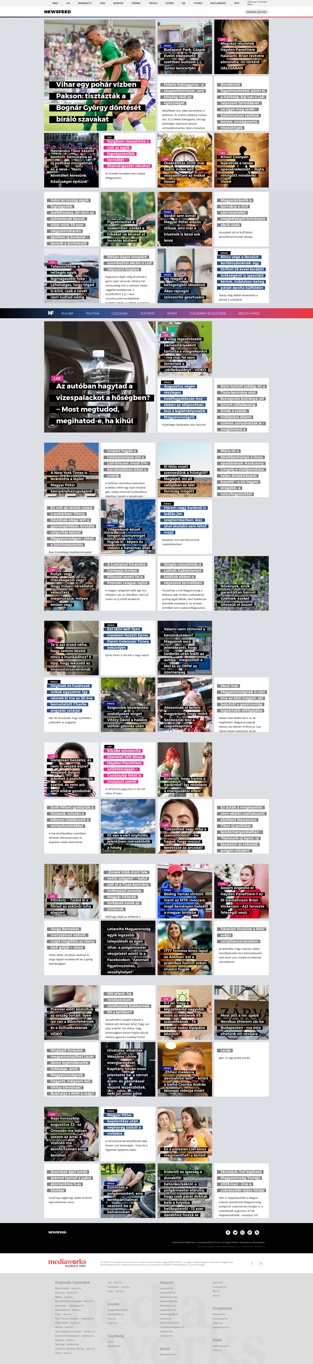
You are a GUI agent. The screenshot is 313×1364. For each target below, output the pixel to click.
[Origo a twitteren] (235, 1232)
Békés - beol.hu (64, 1297)
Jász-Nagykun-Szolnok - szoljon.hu (75, 1331)
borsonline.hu (168, 1354)
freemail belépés (257, 12)
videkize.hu (166, 1331)
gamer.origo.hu (169, 1301)
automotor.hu (167, 1292)
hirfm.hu (217, 1350)
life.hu (216, 1291)
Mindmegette (84, 3)
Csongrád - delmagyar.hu (69, 1305)
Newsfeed (118, 3)
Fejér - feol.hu (63, 1314)
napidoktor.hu (168, 1309)
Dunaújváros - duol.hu (67, 1309)
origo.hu (112, 1322)
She (183, 3)
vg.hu (111, 1341)
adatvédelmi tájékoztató (183, 1243)
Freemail (136, 3)
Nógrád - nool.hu (64, 1340)
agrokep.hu (114, 1345)
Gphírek (170, 3)
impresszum (244, 1243)
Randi (199, 3)
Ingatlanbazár (218, 3)
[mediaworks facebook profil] (252, 1263)
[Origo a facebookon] (228, 1232)
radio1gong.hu (221, 1345)
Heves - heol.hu (64, 1327)
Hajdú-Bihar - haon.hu (67, 1322)
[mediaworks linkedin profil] (261, 1263)
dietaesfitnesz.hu (170, 1322)
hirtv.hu (112, 1318)
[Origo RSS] (257, 1232)
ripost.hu (218, 1282)
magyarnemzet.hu (118, 1309)
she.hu (216, 1295)
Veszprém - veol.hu (119, 1286)
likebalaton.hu (168, 1305)
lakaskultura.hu (169, 1297)
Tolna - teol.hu (63, 1352)
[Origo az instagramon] (242, 1232)
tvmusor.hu (166, 1335)
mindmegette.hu (169, 1314)
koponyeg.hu (220, 1318)
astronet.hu (166, 1288)
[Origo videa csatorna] (249, 1232)
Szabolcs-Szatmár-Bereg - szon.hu (75, 1348)
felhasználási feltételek (209, 1243)
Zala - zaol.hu (115, 1291)
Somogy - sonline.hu (67, 1344)
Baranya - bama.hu (66, 1292)
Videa (102, 3)
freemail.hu (219, 1314)
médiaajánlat (258, 1243)
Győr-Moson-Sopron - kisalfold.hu (74, 1318)
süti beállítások (230, 1243)
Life (68, 3)
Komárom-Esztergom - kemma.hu (74, 1335)
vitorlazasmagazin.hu (172, 1327)
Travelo (153, 3)
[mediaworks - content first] (67, 1263)
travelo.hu (166, 1318)
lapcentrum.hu (221, 1327)
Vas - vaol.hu (115, 1282)
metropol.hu (219, 1286)
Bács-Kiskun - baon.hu (68, 1288)
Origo (55, 3)
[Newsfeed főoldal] (57, 1232)
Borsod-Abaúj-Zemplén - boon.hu (74, 1301)
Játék (236, 3)
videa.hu (217, 1322)
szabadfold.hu (116, 1314)
